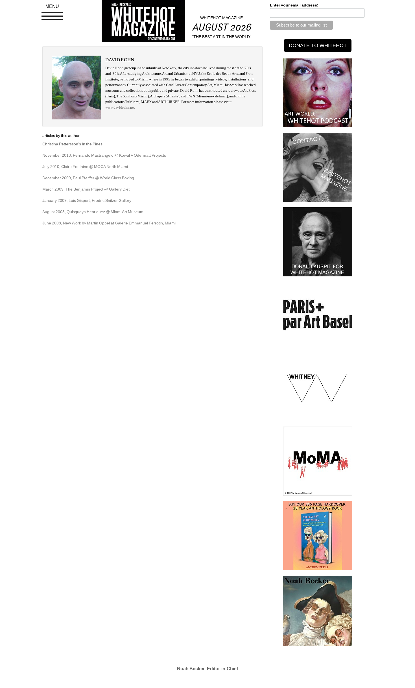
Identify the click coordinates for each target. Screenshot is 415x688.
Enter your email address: (294, 5)
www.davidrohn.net (120, 107)
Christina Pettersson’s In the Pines (72, 144)
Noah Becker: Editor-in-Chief (207, 668)
